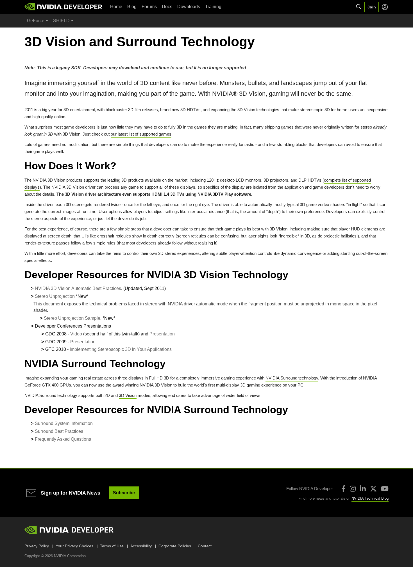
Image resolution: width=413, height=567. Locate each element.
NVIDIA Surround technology (292, 378)
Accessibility (141, 546)
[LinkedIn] (363, 488)
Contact (205, 546)
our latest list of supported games (141, 134)
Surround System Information (64, 423)
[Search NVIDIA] (358, 6)
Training (213, 6)
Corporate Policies (174, 546)
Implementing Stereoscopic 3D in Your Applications (121, 349)
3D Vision (128, 395)
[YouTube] (385, 488)
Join (371, 7)
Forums (149, 6)
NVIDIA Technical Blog (370, 498)
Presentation (162, 333)
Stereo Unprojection (55, 296)
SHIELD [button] (61, 20)
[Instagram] (353, 488)
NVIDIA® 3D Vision (239, 93)
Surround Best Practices (59, 431)
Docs (167, 6)
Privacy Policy (36, 546)
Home (116, 6)
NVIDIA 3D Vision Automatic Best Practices (78, 288)
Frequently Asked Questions (63, 439)
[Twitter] (373, 488)
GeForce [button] (35, 20)
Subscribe (124, 492)
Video (76, 333)
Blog (132, 6)
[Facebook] (343, 488)
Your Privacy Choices (74, 546)
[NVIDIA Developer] (63, 6)
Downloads (188, 6)
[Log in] (385, 7)
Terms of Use (112, 546)
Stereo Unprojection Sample (72, 318)
